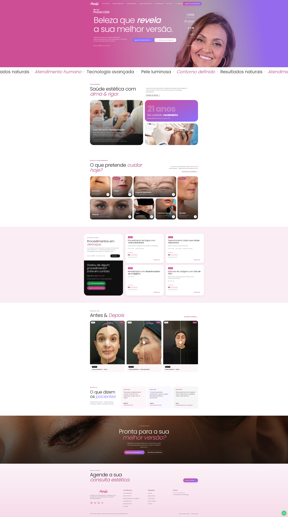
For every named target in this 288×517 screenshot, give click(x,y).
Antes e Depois (152, 501)
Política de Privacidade (184, 513)
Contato (150, 503)
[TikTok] (102, 502)
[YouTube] (98, 502)
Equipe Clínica (151, 496)
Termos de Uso (194, 513)
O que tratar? (151, 498)
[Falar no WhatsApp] (284, 513)
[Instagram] (91, 502)
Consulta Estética (131, 3)
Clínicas (150, 493)
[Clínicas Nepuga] (94, 3)
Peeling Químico (127, 503)
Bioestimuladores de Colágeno (131, 498)
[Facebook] (95, 502)
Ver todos (125, 506)
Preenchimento (127, 496)
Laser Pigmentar (127, 501)
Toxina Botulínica (127, 493)
